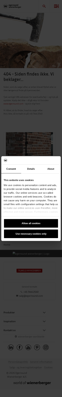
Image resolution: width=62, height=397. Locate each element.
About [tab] (50, 168)
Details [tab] (31, 168)
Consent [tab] (11, 168)
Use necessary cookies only (31, 233)
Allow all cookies (31, 223)
